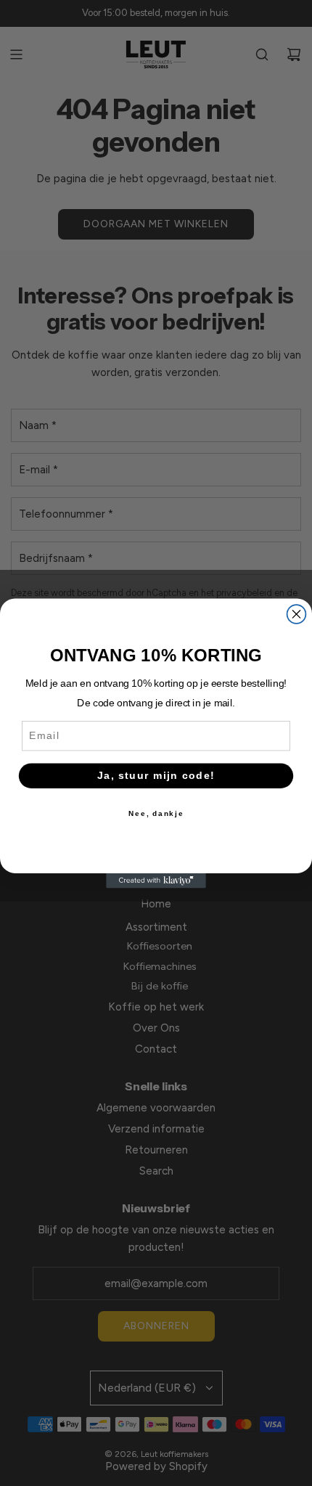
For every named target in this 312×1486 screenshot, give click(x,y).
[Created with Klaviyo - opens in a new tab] (156, 880)
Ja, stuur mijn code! (156, 774)
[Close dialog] (296, 614)
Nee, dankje (156, 813)
